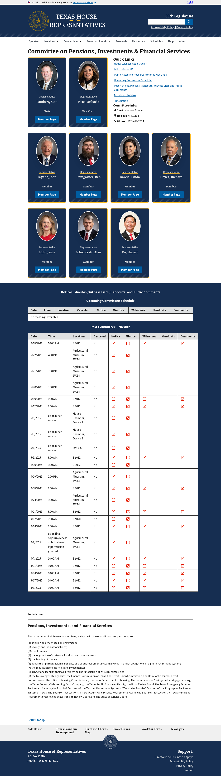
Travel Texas (121, 729)
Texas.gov (177, 729)
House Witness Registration (130, 63)
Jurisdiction (121, 101)
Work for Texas (152, 729)
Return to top (36, 720)
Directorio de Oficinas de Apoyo (174, 757)
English (190, 2)
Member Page (47, 119)
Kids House (35, 729)
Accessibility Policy (163, 27)
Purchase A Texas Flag (96, 730)
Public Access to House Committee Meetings (140, 74)
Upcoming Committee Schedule (133, 80)
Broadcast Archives (125, 95)
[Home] (66, 29)
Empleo (188, 770)
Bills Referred (122, 69)
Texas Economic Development (66, 730)
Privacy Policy (184, 27)
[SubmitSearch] (189, 22)
